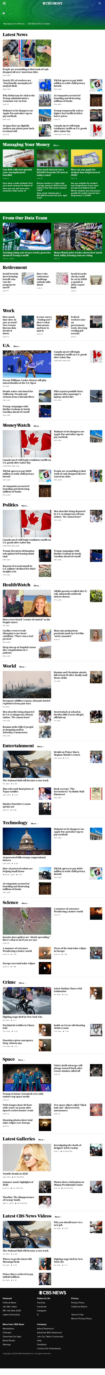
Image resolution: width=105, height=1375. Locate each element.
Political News (9, 1303)
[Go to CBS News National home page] (52, 3)
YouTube (41, 1303)
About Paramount (45, 1329)
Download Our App (12, 1336)
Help (39, 1340)
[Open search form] (99, 3)
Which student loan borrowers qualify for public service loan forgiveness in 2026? (85, 193)
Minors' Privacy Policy (81, 1319)
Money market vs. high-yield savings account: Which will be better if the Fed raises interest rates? (52, 186)
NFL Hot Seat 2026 (12, 1311)
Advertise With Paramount (49, 1333)
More (56, 145)
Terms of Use (77, 1315)
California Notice (79, 1307)
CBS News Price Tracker (38, 24)
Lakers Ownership (11, 1315)
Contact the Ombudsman (49, 1348)
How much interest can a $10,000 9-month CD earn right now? (52, 195)
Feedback (41, 1344)
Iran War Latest (10, 1307)
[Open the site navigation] (19, 3)
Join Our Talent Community (50, 1336)
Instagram (41, 1311)
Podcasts (7, 1333)
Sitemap (7, 1344)
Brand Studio (9, 1340)
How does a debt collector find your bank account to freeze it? (18, 184)
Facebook (41, 1307)
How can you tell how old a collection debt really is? (16, 189)
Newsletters (8, 1329)
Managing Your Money (14, 24)
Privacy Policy (77, 1303)
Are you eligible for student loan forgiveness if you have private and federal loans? (84, 185)
